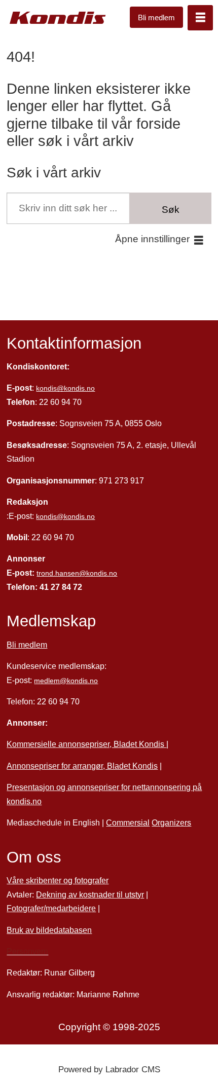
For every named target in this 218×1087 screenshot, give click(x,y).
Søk (170, 209)
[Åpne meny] (200, 17)
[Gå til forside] (58, 18)
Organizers (171, 822)
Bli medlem (156, 17)
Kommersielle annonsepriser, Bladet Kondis (86, 743)
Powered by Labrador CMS (109, 1069)
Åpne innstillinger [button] (152, 239)
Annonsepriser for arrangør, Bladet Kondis (82, 765)
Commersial (128, 822)
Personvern (27, 951)
